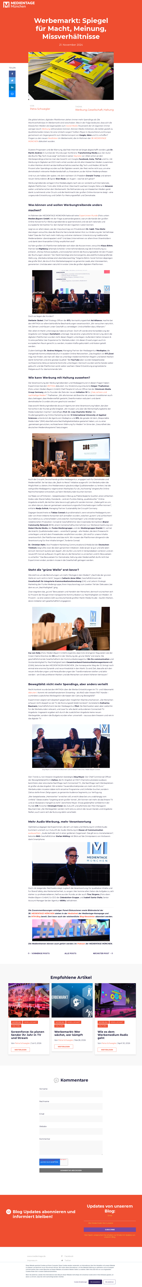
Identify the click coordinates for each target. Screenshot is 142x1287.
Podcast (81, 944)
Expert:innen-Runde (88, 216)
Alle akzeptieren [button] (95, 1282)
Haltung (109, 109)
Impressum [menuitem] (32, 1260)
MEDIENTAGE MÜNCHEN (43, 913)
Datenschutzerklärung (122, 1223)
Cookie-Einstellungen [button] (80, 1282)
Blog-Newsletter (87, 917)
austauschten (34, 833)
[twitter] (12, 80)
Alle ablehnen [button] (109, 1282)
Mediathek (73, 913)
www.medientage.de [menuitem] (36, 1256)
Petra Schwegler (40, 108)
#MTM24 (51, 386)
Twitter (67, 1260)
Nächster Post (101, 953)
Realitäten (53, 138)
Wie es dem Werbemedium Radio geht (113, 1035)
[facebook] (12, 74)
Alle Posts (70, 953)
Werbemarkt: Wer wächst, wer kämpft (68, 1033)
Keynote (78, 156)
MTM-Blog (36, 917)
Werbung (81, 109)
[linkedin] (12, 87)
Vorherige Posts (40, 953)
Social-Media (72, 126)
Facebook (68, 1256)
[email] (12, 93)
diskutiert (32, 693)
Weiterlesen (20, 1050)
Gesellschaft (95, 109)
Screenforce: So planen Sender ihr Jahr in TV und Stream (27, 1035)
